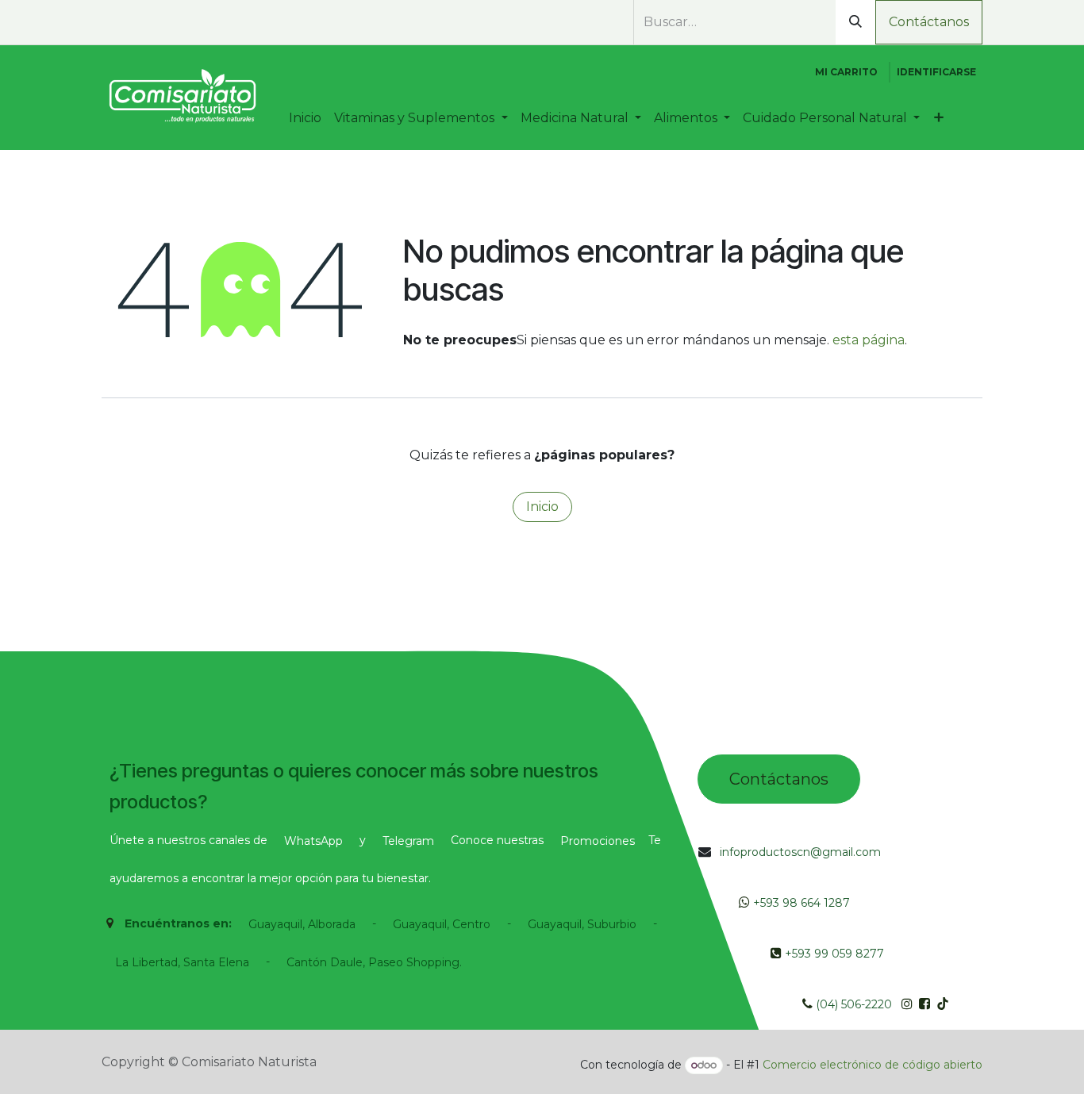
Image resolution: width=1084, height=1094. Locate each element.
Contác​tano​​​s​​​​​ (778, 779)
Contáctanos (929, 21)
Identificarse (936, 72)
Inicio (542, 506)
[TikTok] (192, 23)
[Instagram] (163, 23)
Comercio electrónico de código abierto (872, 1065)
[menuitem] (305, 118)
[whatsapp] (110, 23)
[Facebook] (135, 23)
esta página (868, 339)
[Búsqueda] (855, 22)
